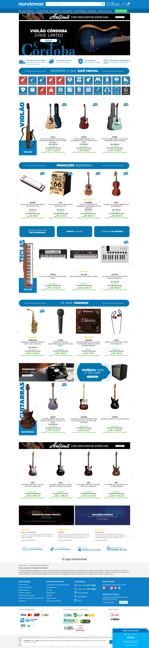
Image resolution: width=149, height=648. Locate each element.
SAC (79, 600)
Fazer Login (115, 4)
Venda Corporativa (105, 11)
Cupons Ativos (51, 598)
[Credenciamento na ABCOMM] (90, 615)
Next (131, 38)
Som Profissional (80, 11)
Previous (18, 38)
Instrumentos (67, 11)
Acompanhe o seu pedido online (57, 585)
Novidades (92, 11)
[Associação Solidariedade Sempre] (80, 628)
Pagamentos (50, 593)
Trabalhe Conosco (24, 593)
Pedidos (49, 595)
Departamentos (27, 11)
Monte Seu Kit (55, 11)
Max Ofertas (121, 11)
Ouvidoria (21, 601)
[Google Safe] (79, 615)
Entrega (49, 590)
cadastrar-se (116, 5)
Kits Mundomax (42, 11)
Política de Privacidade (26, 595)
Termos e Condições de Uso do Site (30, 598)
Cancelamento (51, 587)
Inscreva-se (123, 602)
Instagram (83, 593)
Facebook (82, 597)
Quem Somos (23, 585)
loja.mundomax (76, 559)
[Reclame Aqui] (71, 622)
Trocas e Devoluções (53, 601)
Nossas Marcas (23, 590)
